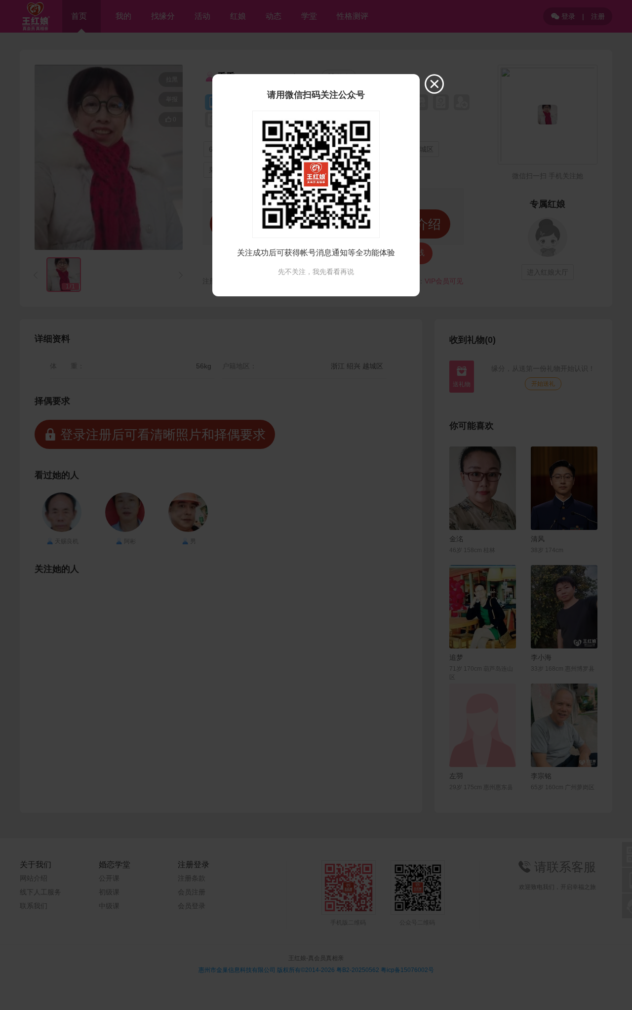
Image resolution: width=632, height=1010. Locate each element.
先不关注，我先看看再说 (316, 272)
